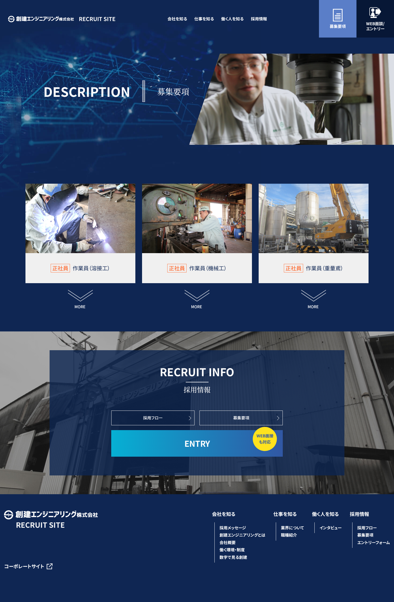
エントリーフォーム (373, 542)
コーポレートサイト (24, 566)
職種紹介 (289, 535)
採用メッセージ (233, 527)
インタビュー (330, 527)
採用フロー (153, 417)
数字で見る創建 (233, 557)
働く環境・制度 (232, 549)
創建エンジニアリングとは (242, 535)
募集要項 (338, 26)
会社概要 (228, 542)
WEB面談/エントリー (375, 26)
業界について (292, 527)
